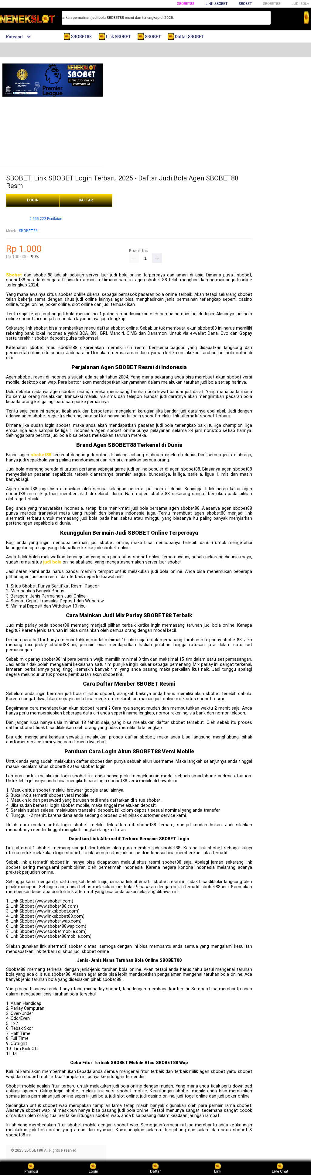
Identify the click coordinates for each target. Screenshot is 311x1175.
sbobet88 (41, 454)
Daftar (155, 1171)
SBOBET (245, 4)
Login (93, 1171)
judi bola (52, 562)
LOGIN (33, 200)
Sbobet (14, 275)
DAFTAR (86, 200)
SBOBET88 (185, 4)
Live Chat (280, 1171)
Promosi (31, 1171)
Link (217, 1171)
